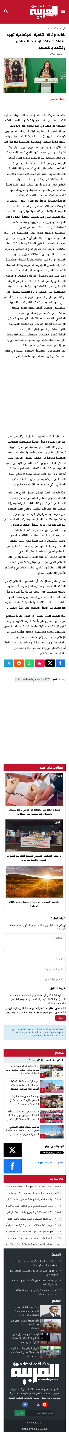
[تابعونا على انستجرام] (31, 1404)
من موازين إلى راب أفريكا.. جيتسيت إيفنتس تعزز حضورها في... (33, 1272)
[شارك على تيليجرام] (9, 663)
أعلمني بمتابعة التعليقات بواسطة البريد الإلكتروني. (34, 1008)
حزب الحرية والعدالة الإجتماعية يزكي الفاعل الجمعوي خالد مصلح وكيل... (36, 1263)
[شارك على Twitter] (50, 663)
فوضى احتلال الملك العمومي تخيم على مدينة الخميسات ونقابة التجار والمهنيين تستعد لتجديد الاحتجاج (22, 1132)
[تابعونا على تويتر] (38, 1404)
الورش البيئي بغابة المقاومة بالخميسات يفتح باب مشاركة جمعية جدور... (24, 1352)
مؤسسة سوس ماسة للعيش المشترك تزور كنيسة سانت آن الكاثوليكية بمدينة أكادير (24, 1100)
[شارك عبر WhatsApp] (29, 663)
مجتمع (50, 28)
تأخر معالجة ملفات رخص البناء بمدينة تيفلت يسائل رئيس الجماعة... (36, 1292)
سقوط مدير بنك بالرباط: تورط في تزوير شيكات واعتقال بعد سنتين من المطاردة (34, 811)
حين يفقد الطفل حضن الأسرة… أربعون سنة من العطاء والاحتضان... (34, 1282)
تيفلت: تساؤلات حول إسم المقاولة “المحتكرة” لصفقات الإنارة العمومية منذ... (25, 1338)
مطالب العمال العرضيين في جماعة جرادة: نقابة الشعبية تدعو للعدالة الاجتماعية (22, 1070)
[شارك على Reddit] (19, 663)
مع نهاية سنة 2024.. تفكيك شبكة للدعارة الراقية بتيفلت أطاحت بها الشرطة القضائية (24, 1085)
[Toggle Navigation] (64, 12)
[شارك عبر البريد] (40, 663)
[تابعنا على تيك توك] (18, 1404)
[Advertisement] (34, 396)
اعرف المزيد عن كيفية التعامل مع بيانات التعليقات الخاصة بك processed (39, 1034)
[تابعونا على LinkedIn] (51, 1404)
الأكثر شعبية (36, 1060)
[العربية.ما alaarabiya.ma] (34, 1372)
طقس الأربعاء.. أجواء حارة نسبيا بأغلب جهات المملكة (34, 904)
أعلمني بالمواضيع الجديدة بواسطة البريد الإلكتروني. (33, 1012)
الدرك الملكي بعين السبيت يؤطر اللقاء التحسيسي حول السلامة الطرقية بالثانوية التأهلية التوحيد (22, 1115)
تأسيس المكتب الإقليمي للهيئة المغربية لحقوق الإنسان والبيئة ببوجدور (34, 858)
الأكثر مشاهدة (54, 1060)
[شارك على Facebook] (60, 663)
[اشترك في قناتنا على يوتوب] (45, 1404)
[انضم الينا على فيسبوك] (25, 1404)
